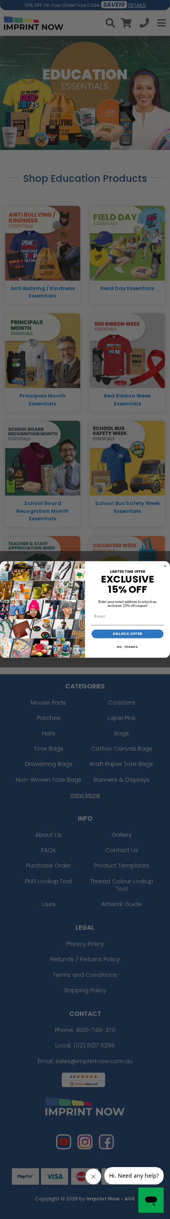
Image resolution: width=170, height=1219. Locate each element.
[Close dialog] (165, 565)
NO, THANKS (127, 647)
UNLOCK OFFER (127, 633)
